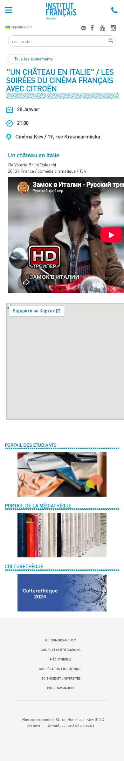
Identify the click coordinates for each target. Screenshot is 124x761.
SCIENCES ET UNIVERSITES (60, 678)
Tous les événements (33, 58)
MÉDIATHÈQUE (60, 659)
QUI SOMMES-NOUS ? (60, 640)
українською (21, 27)
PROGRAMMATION (60, 688)
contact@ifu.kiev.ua (77, 725)
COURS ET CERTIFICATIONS (60, 650)
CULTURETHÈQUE (24, 566)
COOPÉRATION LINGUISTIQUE (60, 669)
